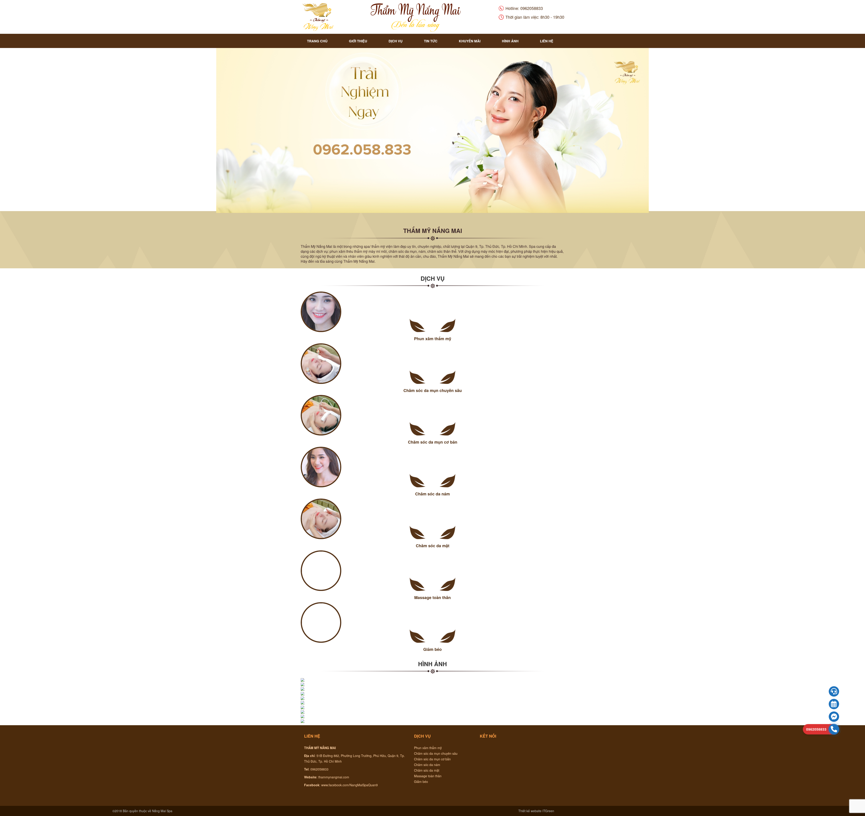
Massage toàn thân (428, 776)
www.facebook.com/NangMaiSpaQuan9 (349, 785)
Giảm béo (421, 781)
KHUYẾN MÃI (469, 41)
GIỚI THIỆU (358, 41)
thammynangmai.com (333, 777)
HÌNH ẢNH (510, 41)
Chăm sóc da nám (427, 764)
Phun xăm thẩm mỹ (428, 747)
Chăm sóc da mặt (426, 770)
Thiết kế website (530, 811)
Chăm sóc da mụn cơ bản (432, 759)
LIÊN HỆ (546, 41)
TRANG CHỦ (317, 41)
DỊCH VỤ (396, 41)
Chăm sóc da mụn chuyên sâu (436, 753)
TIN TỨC (430, 41)
